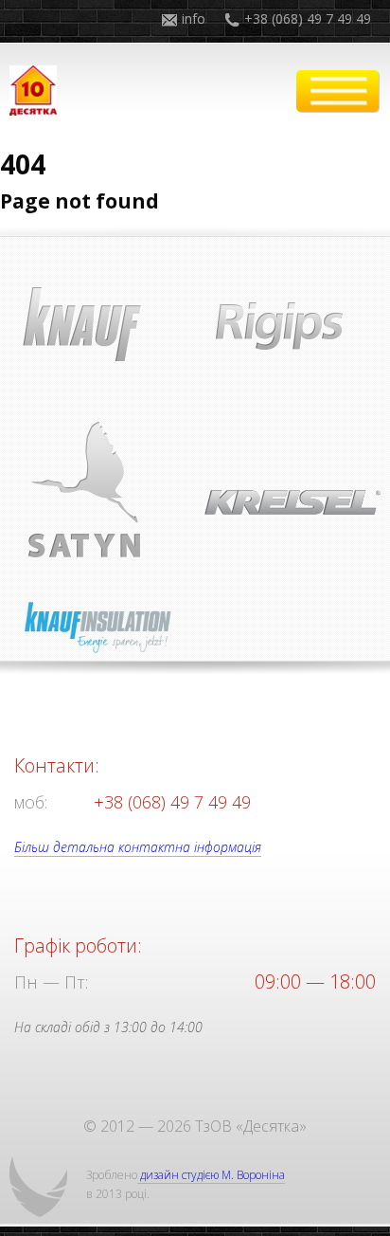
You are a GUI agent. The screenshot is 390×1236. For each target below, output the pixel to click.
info (193, 18)
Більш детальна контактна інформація (137, 847)
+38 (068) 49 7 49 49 (307, 18)
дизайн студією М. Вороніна (211, 1175)
